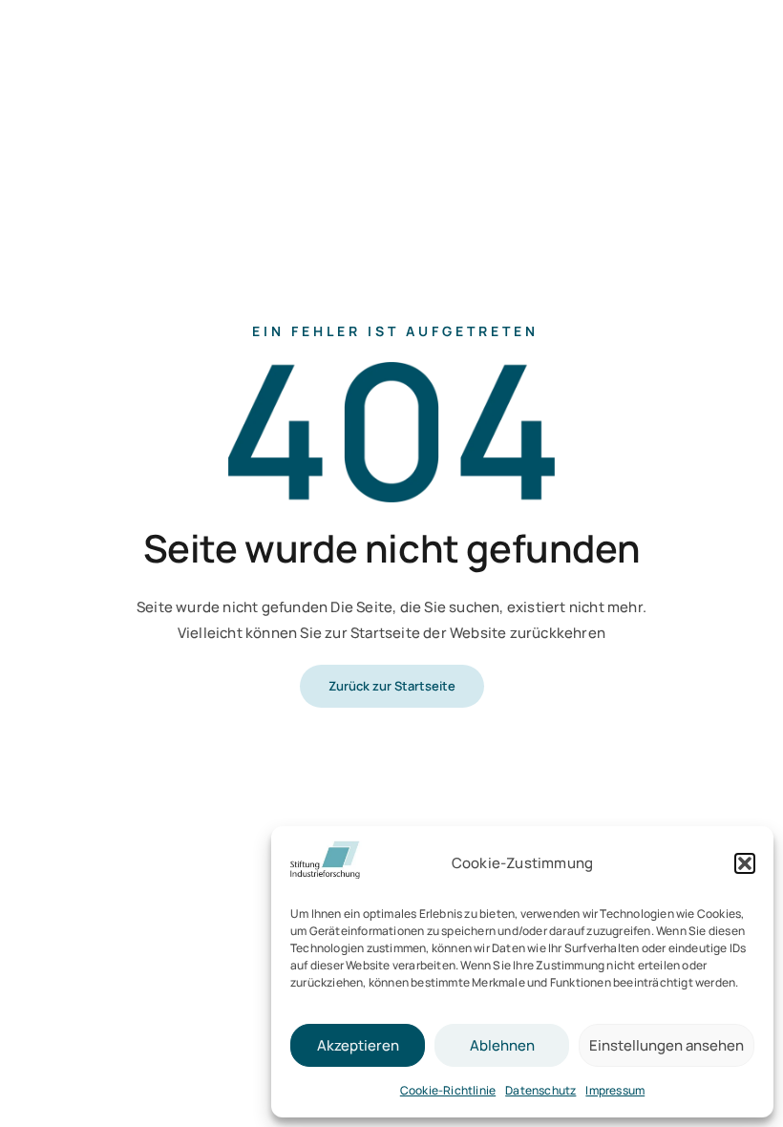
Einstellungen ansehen (666, 1045)
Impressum (615, 1090)
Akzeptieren (358, 1045)
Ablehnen (502, 1045)
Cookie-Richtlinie (448, 1090)
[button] (744, 863)
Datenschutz (540, 1090)
